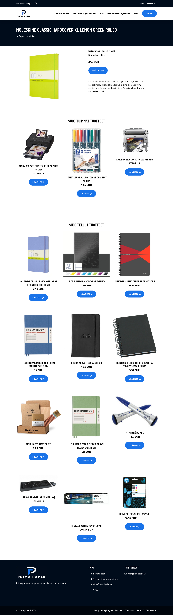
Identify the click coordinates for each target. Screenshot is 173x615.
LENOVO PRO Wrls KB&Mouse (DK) (38, 497)
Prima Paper (62, 13)
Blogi (137, 13)
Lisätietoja (98, 70)
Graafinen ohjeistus (118, 13)
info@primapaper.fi (147, 3)
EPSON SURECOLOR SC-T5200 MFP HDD (134, 159)
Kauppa (149, 13)
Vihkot (32, 36)
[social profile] (36, 3)
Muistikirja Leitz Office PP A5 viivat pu (135, 281)
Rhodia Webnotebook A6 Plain (86, 362)
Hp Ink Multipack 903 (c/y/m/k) (134, 514)
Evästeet (119, 610)
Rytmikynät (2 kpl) (134, 432)
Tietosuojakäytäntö (134, 610)
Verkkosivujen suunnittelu (88, 13)
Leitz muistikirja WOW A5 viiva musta (86, 281)
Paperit (22, 36)
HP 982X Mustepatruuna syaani (86, 525)
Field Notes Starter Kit (38, 444)
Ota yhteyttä (107, 610)
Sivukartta (151, 610)
